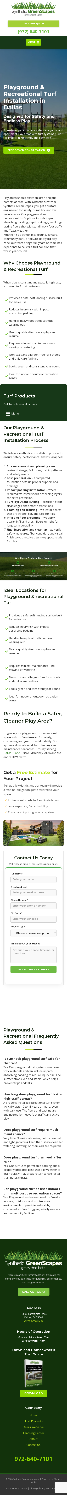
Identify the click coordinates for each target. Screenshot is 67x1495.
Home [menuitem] (33, 1415)
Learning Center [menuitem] (33, 1433)
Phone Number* (19, 900)
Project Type (17, 926)
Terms (24, 1488)
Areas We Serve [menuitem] (34, 1427)
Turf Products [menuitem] (34, 1421)
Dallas (7, 753)
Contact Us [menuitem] (33, 1445)
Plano (16, 753)
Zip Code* (16, 913)
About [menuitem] (33, 1439)
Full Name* (16, 873)
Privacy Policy (12, 1488)
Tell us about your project (25, 943)
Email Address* (18, 887)
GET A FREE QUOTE (33, 23)
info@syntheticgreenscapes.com (45, 1488)
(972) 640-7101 (33, 32)
